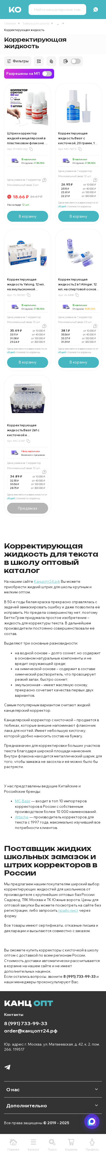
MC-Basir (22, 801)
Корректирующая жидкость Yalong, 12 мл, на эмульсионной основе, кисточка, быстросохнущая (26, 289)
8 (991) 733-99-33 (25, 1023)
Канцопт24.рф (47, 581)
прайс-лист (68, 910)
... (58, 23)
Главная (10, 23)
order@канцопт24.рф (30, 1031)
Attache (22, 817)
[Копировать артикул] (31, 149)
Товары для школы (35, 23)
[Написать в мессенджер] (91, 1121)
